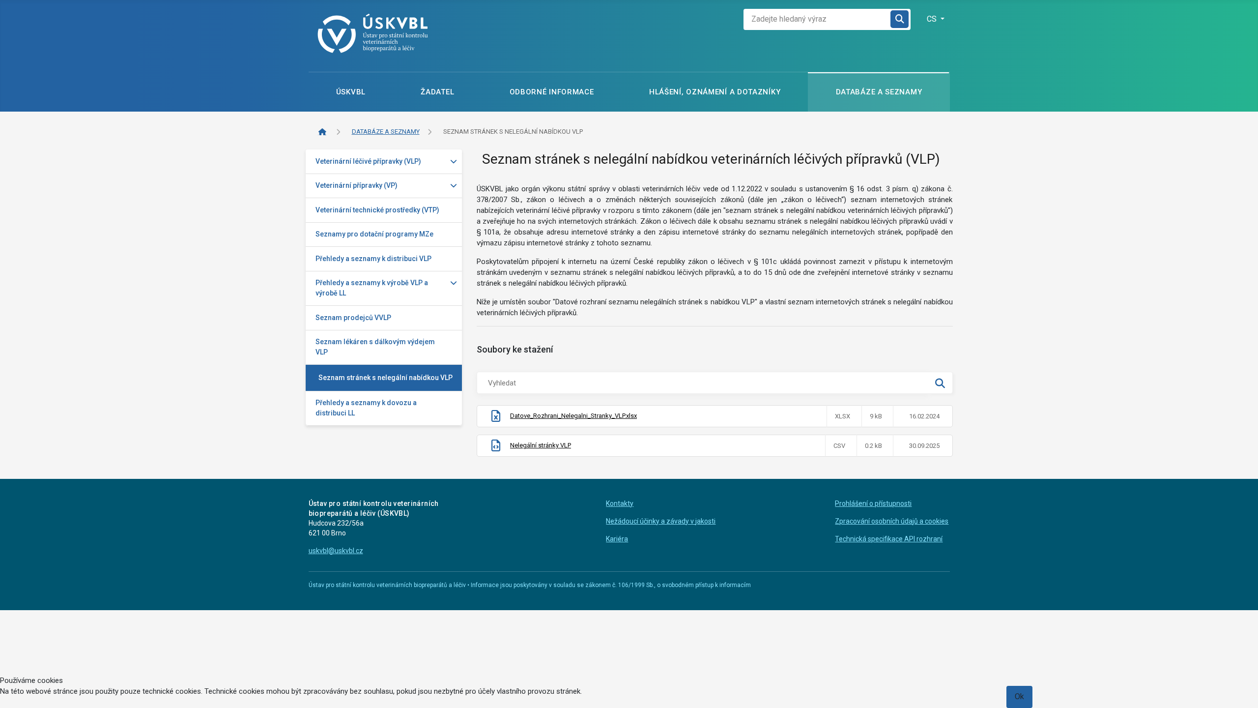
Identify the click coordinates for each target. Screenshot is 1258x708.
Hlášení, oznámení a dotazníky (714, 92)
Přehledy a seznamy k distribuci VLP (373, 259)
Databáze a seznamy (879, 92)
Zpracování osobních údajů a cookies (891, 521)
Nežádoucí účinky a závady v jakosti (660, 521)
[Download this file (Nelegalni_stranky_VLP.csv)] (495, 447)
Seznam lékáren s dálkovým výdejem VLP (375, 347)
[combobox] (817, 19)
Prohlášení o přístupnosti (873, 503)
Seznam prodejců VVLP (353, 318)
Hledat (900, 19)
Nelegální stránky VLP (540, 445)
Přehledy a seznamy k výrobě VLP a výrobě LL (371, 288)
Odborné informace (552, 92)
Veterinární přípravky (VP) (356, 185)
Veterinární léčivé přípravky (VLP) (368, 161)
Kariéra (617, 539)
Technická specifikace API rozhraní (889, 539)
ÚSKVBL (351, 92)
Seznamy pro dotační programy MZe (374, 234)
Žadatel (437, 92)
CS (933, 19)
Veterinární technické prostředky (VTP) (377, 210)
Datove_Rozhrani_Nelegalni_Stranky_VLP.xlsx (573, 415)
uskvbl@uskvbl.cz (336, 551)
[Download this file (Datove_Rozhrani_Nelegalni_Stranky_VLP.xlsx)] (495, 418)
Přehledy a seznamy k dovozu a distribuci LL (366, 408)
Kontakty (619, 503)
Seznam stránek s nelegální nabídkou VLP (385, 378)
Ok (1019, 696)
